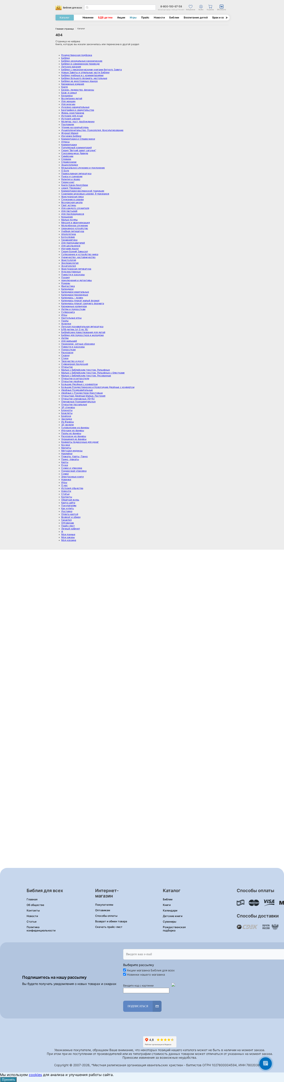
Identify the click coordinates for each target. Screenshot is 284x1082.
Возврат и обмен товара (111, 921)
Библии (174, 17)
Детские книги (172, 916)
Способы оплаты (106, 915)
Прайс (145, 17)
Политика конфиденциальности (41, 928)
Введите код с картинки (138, 985)
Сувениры (169, 921)
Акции (121, 17)
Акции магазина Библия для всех (151, 970)
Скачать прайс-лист (108, 927)
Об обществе (35, 905)
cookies (35, 1074)
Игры (133, 17)
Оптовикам (102, 910)
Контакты (33, 910)
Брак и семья (220, 17)
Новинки (88, 17)
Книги (167, 905)
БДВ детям (105, 17)
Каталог (64, 17)
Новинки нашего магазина (146, 974)
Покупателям (104, 904)
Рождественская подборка (174, 928)
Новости (159, 17)
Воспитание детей (196, 17)
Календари (170, 910)
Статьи (31, 921)
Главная (32, 899)
